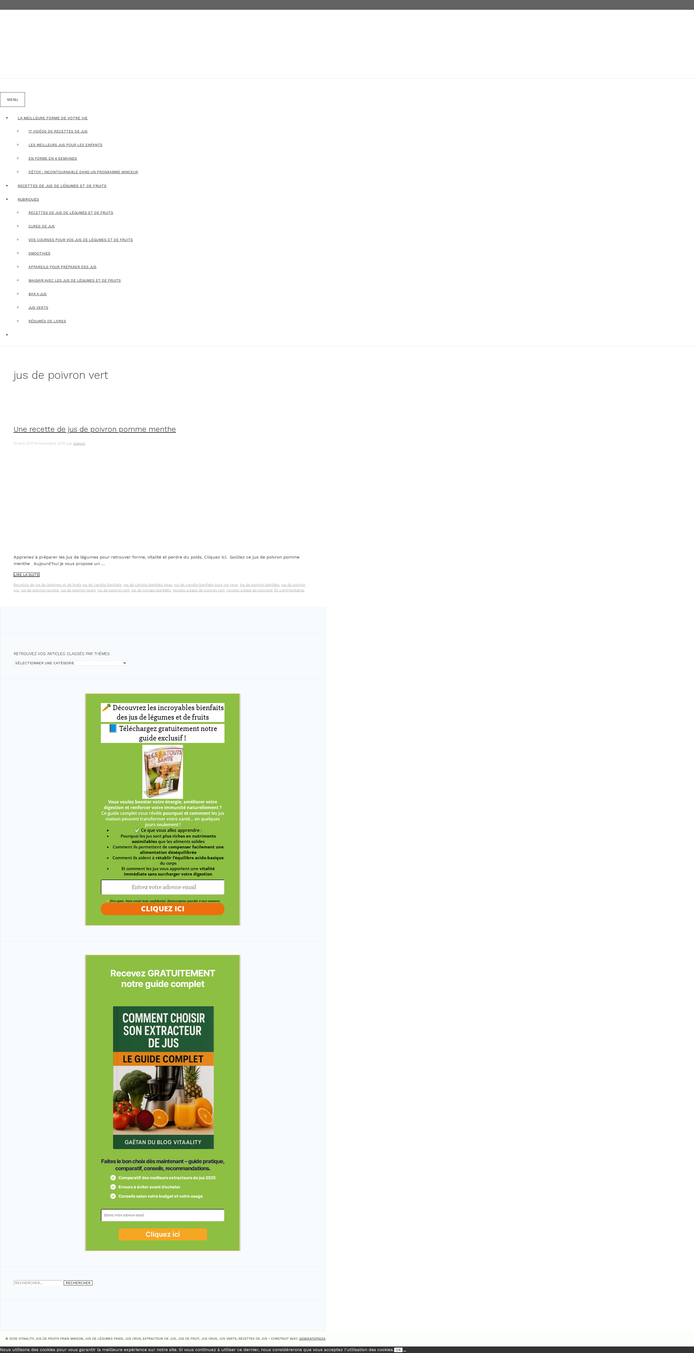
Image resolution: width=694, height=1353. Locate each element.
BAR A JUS (37, 294)
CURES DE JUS (41, 226)
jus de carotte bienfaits (102, 585)
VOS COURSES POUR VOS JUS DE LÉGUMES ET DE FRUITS (80, 240)
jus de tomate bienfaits (151, 590)
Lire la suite (27, 574)
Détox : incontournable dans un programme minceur (83, 172)
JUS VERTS (38, 308)
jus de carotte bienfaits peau (148, 585)
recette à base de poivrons (250, 590)
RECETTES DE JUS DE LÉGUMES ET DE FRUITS (62, 186)
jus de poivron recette (40, 590)
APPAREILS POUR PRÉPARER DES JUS (62, 267)
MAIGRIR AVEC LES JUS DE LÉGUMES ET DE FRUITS (74, 280)
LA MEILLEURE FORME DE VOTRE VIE (53, 118)
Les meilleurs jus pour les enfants (65, 145)
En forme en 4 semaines (52, 158)
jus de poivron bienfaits (259, 585)
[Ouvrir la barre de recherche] (7, 85)
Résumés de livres (47, 321)
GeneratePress (312, 1339)
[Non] (405, 1351)
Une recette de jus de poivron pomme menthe (95, 429)
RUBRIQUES (28, 199)
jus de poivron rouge (78, 590)
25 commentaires (289, 590)
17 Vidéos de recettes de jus (58, 131)
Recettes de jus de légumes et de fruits (47, 585)
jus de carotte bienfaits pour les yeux (206, 585)
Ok (398, 1350)
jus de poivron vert (114, 590)
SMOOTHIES (39, 253)
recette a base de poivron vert (199, 590)
